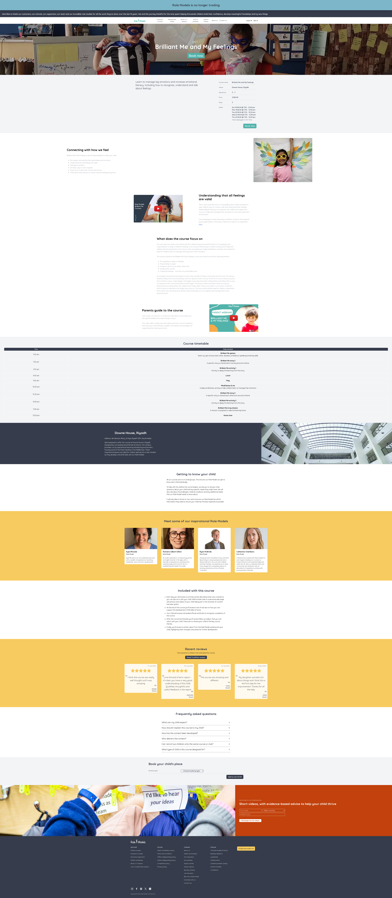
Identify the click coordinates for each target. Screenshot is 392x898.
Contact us (223, 20)
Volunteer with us (189, 880)
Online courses (136, 850)
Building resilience (216, 854)
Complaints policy (163, 863)
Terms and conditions (164, 854)
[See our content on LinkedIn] (150, 889)
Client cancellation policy (165, 850)
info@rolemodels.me (246, 849)
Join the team (188, 873)
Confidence (214, 870)
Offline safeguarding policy (166, 857)
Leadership (214, 857)
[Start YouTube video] (158, 208)
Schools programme (138, 857)
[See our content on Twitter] (145, 889)
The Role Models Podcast (219, 850)
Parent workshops (137, 860)
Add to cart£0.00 (235, 777)
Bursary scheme (189, 870)
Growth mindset (215, 867)
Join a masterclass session (140, 867)
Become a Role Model (191, 876)
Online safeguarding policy (166, 860)
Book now (196, 56)
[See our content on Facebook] (136, 889)
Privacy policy (162, 867)
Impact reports (189, 867)
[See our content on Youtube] (141, 889)
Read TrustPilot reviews (196, 657)
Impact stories (206, 20)
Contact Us (188, 883)
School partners (195, 20)
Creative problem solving (218, 863)
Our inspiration (189, 857)
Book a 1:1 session (184, 20)
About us (215, 20)
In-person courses (160, 20)
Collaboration (215, 860)
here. (201, 224)
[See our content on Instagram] (132, 889)
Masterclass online (172, 20)
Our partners (188, 860)
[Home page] (139, 20)
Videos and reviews (190, 854)
